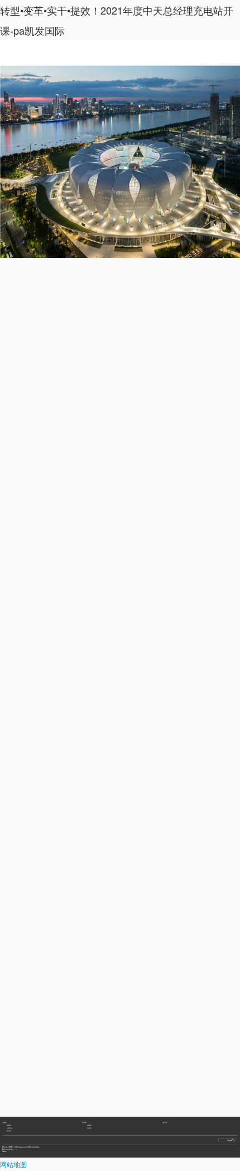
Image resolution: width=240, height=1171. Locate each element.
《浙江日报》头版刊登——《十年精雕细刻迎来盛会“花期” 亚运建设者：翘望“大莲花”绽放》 (39, 1119)
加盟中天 (9, 1131)
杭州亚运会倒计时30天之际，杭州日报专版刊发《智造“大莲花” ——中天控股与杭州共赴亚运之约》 (40, 1126)
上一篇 (17, 1098)
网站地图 (13, 1164)
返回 (120, 1098)
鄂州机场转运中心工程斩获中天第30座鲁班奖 (27, 1112)
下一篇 (156, 1098)
